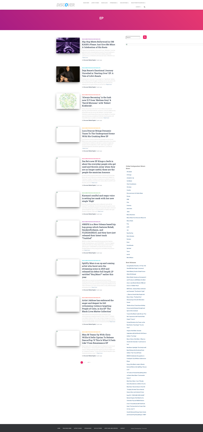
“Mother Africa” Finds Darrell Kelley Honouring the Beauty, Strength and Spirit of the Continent (136, 308)
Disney (128, 196)
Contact (138, 6)
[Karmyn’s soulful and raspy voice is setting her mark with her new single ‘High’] (68, 199)
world (128, 254)
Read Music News (67, 428)
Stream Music (113, 2)
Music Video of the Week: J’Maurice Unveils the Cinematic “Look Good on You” (136, 341)
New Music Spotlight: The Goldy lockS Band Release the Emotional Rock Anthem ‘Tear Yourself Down (136, 350)
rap (127, 230)
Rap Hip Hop (130, 233)
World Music (130, 257)
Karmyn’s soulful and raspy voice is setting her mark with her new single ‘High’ (98, 198)
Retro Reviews (130, 236)
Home (58, 428)
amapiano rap (130, 178)
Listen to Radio (95, 2)
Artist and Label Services (111, 428)
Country (129, 190)
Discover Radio (124, 2)
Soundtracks (130, 245)
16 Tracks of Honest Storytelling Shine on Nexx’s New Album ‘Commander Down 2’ (137, 375)
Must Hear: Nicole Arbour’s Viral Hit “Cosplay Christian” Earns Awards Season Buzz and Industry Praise (136, 389)
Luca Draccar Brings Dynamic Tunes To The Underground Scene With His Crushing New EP (98, 133)
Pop (128, 224)
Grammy (129, 205)
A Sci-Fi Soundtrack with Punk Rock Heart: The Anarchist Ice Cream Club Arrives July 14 (136, 406)
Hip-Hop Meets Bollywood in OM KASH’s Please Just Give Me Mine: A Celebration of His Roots (98, 44)
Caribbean (129, 181)
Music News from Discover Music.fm (91, 39)
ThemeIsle (144, 428)
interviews (129, 208)
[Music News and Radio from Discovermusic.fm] (65, 5)
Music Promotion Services (138, 2)
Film (128, 202)
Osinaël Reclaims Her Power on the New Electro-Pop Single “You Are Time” (136, 325)
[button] (117, 2)
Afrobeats (129, 171)
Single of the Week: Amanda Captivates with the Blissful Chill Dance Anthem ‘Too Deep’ (136, 333)
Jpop (128, 211)
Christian (129, 187)
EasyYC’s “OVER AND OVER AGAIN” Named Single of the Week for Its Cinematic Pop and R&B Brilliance (135, 398)
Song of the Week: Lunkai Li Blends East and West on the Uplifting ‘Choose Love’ (137, 367)
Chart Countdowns (131, 184)
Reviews (129, 239)
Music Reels (130, 220)
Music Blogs (104, 2)
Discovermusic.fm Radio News (135, 193)
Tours (128, 251)
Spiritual (129, 248)
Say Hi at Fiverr (98, 428)
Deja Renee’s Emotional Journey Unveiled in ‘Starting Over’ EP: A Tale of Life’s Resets (97, 73)
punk (128, 227)
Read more (85, 57)
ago (99, 60)
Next (89, 362)
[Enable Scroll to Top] (200, 429)
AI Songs (129, 174)
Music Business (131, 214)
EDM (128, 199)
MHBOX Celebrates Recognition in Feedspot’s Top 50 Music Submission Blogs (136, 358)
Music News (86, 2)
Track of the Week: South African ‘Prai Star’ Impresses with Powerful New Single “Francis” (136, 316)
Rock (128, 242)
